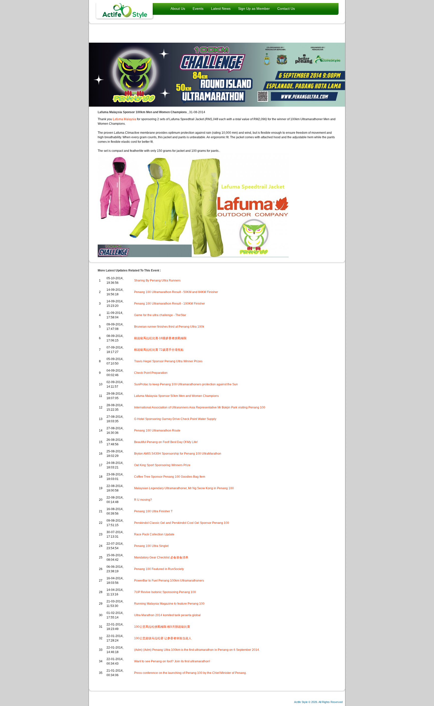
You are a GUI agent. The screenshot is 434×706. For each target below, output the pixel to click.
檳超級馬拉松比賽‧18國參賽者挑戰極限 (160, 338)
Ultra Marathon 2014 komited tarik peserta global (167, 615)
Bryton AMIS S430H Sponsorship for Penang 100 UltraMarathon (177, 453)
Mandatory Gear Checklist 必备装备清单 (161, 557)
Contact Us (286, 9)
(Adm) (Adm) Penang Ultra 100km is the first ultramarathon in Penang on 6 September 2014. (197, 650)
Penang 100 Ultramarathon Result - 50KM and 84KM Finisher (176, 292)
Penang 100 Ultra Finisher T (153, 511)
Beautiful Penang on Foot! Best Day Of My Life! (166, 442)
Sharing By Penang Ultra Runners (157, 280)
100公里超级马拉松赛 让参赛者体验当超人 (162, 638)
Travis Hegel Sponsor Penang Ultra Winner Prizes (168, 361)
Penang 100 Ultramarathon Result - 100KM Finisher (169, 303)
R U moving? (143, 500)
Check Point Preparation (151, 373)
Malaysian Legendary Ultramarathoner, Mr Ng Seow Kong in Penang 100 (184, 488)
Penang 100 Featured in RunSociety (159, 569)
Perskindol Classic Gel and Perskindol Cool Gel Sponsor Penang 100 (181, 523)
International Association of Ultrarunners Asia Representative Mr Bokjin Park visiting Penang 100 (199, 407)
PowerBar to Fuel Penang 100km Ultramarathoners (169, 580)
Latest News (221, 9)
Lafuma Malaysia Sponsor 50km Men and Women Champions (176, 396)
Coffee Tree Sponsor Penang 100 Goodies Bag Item (169, 476)
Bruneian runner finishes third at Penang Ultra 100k (169, 326)
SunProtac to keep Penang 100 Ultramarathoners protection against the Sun (186, 384)
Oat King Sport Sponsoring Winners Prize (162, 465)
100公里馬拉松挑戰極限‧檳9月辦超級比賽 (162, 626)
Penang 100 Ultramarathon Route (157, 430)
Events (198, 9)
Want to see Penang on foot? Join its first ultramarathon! (172, 661)
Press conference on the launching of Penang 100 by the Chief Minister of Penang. (190, 673)
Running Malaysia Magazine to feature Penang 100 (169, 603)
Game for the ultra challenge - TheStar (160, 315)
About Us (178, 9)
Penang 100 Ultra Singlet (151, 546)
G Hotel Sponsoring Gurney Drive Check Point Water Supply (175, 419)
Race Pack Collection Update (154, 534)
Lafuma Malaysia (124, 119)
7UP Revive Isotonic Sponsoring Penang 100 (165, 592)
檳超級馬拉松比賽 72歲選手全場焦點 (159, 349)
